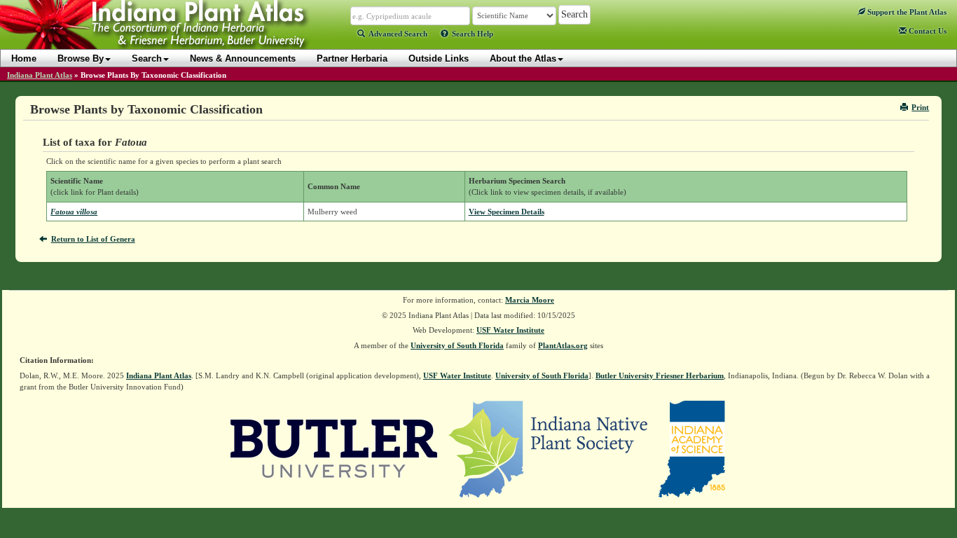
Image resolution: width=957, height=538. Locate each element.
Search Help (472, 33)
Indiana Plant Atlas (39, 75)
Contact (926, 31)
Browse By (80, 58)
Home (23, 58)
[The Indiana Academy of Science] (692, 447)
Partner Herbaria (352, 58)
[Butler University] (334, 447)
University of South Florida (457, 345)
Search (147, 58)
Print (920, 107)
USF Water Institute (510, 330)
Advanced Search (398, 33)
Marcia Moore (529, 300)
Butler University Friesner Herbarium (659, 375)
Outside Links (438, 58)
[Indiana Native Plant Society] (548, 447)
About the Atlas (523, 58)
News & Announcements (243, 58)
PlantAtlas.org (563, 345)
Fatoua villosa (73, 211)
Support (905, 12)
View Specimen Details (506, 211)
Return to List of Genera (93, 239)
